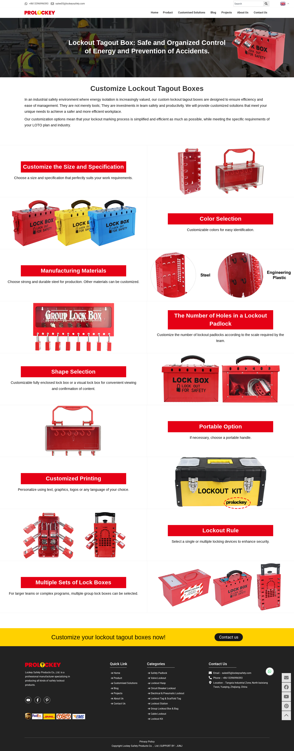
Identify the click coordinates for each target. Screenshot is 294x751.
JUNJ (179, 745)
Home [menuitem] (154, 12)
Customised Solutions (125, 683)
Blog (116, 688)
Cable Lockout (158, 713)
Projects (118, 693)
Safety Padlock (159, 673)
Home (117, 673)
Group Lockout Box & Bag (164, 708)
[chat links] (286, 725)
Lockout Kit (157, 718)
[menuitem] (168, 12)
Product (118, 678)
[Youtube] (28, 700)
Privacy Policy (147, 741)
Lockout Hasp (158, 683)
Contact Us (119, 703)
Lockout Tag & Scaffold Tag (166, 698)
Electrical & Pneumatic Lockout (167, 693)
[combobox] (248, 4)
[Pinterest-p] (47, 700)
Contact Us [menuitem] (260, 12)
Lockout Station (159, 703)
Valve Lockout (158, 678)
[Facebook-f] (37, 700)
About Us (118, 698)
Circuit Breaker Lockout (163, 688)
